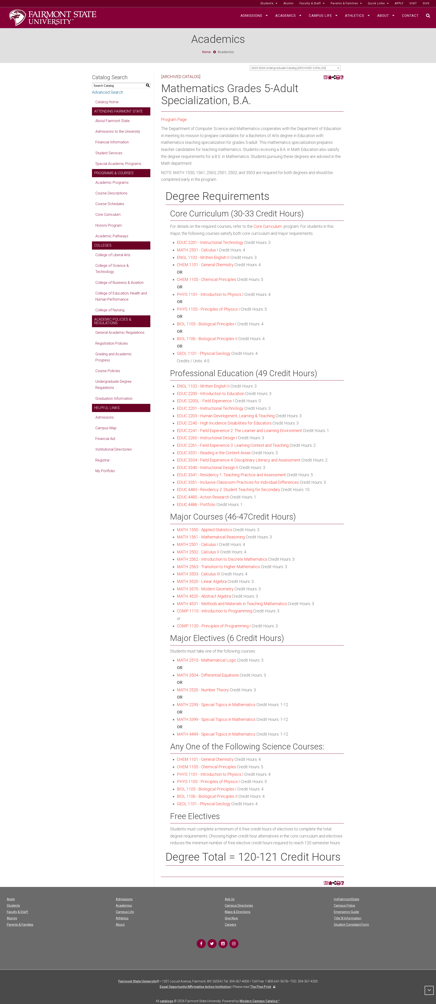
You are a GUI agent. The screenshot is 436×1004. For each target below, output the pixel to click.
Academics (124, 905)
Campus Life (125, 912)
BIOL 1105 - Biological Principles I (206, 324)
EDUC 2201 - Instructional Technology (210, 242)
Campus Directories (239, 905)
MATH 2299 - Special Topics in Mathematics (216, 704)
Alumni (12, 918)
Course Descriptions (111, 193)
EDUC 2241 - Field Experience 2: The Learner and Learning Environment (239, 430)
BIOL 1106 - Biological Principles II (207, 338)
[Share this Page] (333, 77)
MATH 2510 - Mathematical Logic (206, 660)
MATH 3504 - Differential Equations (208, 675)
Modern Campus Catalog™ (260, 1001)
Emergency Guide (346, 912)
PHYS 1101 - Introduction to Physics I (210, 294)
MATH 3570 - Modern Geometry (205, 589)
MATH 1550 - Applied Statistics (204, 529)
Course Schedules (109, 204)
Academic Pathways (111, 236)
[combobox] (295, 68)
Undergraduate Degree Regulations (113, 384)
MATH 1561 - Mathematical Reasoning (211, 537)
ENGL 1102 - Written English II (203, 257)
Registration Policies (111, 343)
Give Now (231, 918)
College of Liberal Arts (112, 255)
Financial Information (112, 142)
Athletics (122, 918)
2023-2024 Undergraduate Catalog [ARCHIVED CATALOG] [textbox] (288, 68)
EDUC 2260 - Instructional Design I (207, 437)
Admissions (104, 417)
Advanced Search (107, 92)
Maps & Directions (237, 912)
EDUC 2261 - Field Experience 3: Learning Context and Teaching (233, 445)
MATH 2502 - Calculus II (198, 552)
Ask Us (230, 899)
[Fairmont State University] (53, 17)
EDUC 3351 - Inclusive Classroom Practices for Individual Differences (238, 482)
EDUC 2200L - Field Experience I (205, 400)
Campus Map (105, 428)
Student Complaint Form (351, 924)
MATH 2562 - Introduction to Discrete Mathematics (222, 559)
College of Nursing (109, 310)
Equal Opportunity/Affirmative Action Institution (195, 987)
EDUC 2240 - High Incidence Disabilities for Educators (224, 423)
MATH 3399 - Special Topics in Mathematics (216, 719)
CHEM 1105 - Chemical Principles (206, 279)
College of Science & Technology (112, 268)
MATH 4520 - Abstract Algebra (204, 596)
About (120, 924)
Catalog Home (107, 102)
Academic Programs (112, 182)
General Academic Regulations (119, 332)
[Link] (201, 943)
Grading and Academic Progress (113, 357)
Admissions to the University (117, 131)
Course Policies (107, 371)
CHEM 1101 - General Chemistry (205, 264)
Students (13, 905)
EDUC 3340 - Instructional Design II (207, 467)
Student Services (108, 153)
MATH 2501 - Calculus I (197, 250)
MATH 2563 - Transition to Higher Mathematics (218, 566)
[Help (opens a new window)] (342, 77)
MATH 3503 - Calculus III (198, 574)
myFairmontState (346, 899)
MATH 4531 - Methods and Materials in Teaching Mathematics (232, 603)
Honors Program (108, 225)
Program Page (174, 119)
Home (206, 52)
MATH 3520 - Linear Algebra (202, 581)
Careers (230, 924)
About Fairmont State (112, 121)
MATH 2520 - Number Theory (203, 689)
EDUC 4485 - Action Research (203, 497)
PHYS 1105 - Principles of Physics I (208, 309)
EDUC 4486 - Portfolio (196, 504)
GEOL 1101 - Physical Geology (203, 353)
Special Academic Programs (118, 164)
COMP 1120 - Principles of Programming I (214, 626)
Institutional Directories (113, 449)
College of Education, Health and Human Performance (121, 296)
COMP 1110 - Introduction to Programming (214, 611)
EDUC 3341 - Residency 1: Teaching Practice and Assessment (231, 474)
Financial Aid (105, 439)
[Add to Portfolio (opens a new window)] (329, 77)
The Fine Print (260, 987)
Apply (11, 899)
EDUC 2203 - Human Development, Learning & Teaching (226, 415)
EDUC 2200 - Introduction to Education (210, 393)
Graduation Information (113, 398)
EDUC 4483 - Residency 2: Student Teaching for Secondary (228, 489)
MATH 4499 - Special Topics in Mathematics (216, 734)
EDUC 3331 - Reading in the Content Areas (214, 452)
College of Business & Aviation (119, 282)
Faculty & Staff (17, 912)
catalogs (166, 1001)
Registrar (102, 460)
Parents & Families (20, 924)
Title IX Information (347, 918)
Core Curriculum (108, 214)
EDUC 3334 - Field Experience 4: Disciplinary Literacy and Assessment (238, 460)
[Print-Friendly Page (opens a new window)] (337, 77)
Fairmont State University (137, 981)
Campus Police (344, 905)
